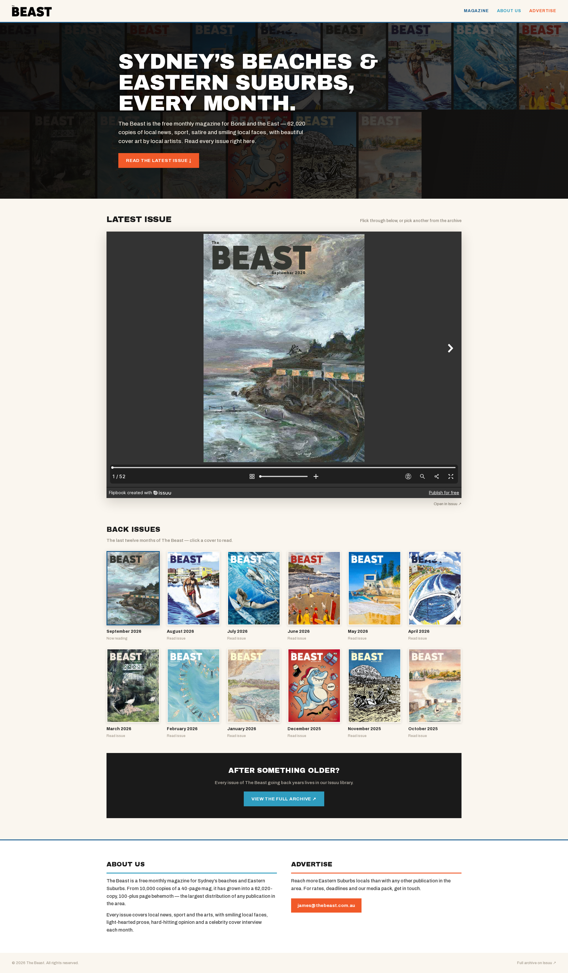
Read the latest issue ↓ (158, 160)
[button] (133, 596)
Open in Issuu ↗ (448, 504)
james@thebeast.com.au (326, 905)
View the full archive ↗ (283, 799)
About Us (509, 11)
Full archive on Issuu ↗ (536, 963)
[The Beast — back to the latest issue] (32, 11)
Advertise (542, 11)
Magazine (476, 11)
